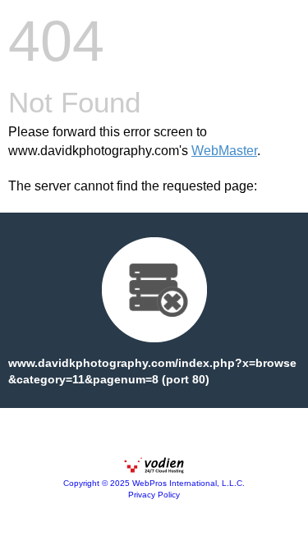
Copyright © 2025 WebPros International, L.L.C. (154, 483)
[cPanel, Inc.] (154, 469)
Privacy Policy (154, 494)
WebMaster (224, 151)
